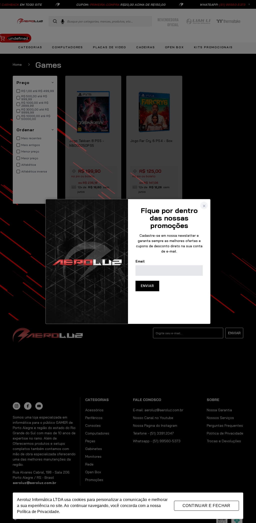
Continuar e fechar (206, 506)
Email (140, 261)
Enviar (147, 286)
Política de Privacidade (38, 512)
